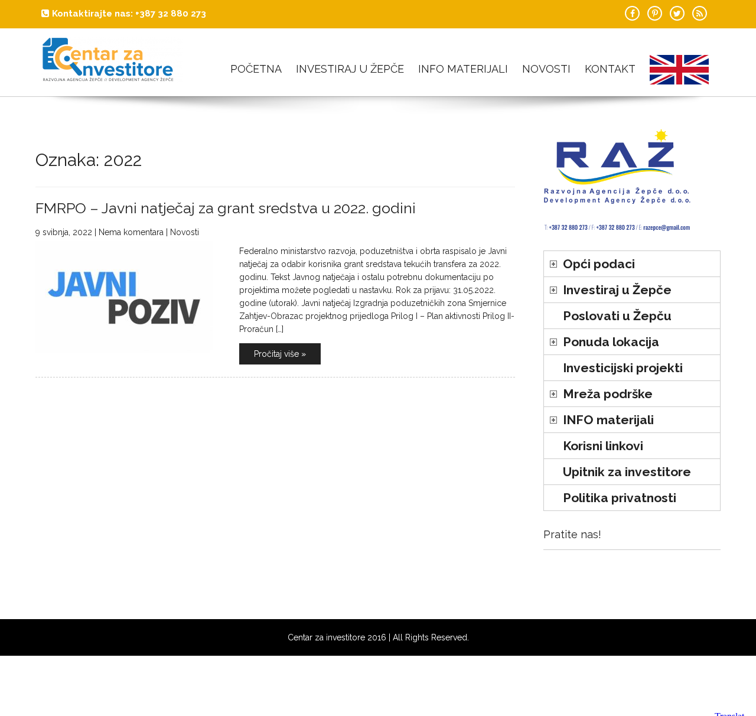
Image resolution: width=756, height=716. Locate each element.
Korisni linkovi (603, 445)
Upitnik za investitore (627, 471)
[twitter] (677, 13)
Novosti (546, 69)
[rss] (699, 13)
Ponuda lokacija (611, 341)
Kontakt (610, 69)
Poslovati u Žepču (617, 315)
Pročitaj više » (280, 354)
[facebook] (632, 13)
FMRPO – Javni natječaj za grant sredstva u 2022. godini (225, 208)
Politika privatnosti (619, 497)
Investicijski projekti (623, 367)
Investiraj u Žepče (350, 69)
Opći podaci (599, 263)
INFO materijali (463, 69)
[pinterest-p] (654, 13)
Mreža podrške (608, 393)
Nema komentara (131, 232)
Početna (256, 69)
